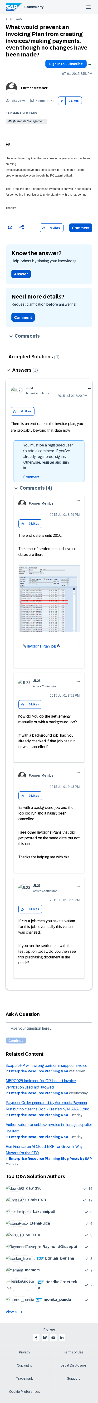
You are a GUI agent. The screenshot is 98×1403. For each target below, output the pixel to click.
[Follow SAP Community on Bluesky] (45, 1338)
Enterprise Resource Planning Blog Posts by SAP (50, 1158)
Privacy (24, 1352)
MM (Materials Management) (26, 121)
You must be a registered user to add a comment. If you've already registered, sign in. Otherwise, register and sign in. (48, 456)
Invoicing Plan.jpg (41, 646)
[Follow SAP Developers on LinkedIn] (62, 1338)
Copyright (24, 1365)
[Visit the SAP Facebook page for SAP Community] (36, 1338)
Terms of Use (73, 1352)
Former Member (34, 88)
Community (34, 7)
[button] (62, 101)
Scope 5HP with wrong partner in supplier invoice (46, 1066)
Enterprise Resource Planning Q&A (38, 1071)
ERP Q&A (16, 18)
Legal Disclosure (73, 1365)
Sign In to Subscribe (66, 64)
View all (12, 1312)
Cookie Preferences (24, 1391)
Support (73, 1378)
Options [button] (89, 64)
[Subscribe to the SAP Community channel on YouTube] (53, 1338)
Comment (81, 228)
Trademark (24, 1378)
